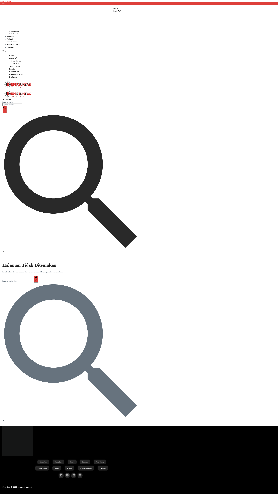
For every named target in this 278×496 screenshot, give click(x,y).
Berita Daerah (13, 34)
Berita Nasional (14, 31)
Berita (115, 11)
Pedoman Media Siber (86, 468)
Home (115, 8)
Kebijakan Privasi (13, 44)
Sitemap (57, 468)
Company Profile (42, 468)
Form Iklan (103, 468)
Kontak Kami (12, 42)
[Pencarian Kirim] (4, 109)
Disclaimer (11, 47)
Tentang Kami (12, 36)
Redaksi (10, 39)
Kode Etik (69, 468)
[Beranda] (17, 97)
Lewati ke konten (5, 1)
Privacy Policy (100, 462)
